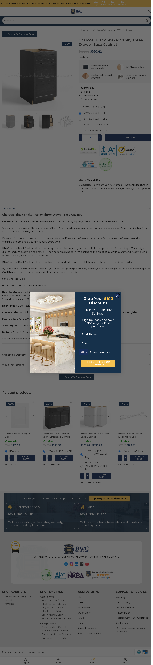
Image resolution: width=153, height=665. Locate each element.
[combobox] (83, 352)
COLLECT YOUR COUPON (98, 363)
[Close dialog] (117, 295)
